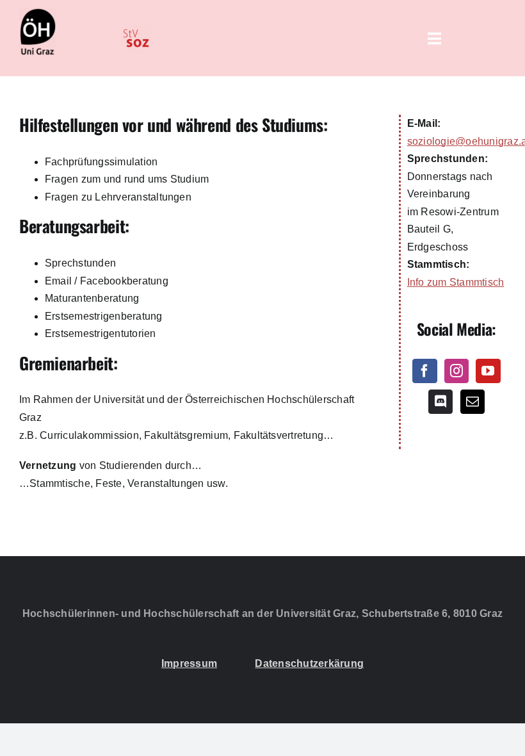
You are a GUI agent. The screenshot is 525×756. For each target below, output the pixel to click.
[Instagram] (456, 371)
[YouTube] (488, 371)
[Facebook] (424, 371)
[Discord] (440, 402)
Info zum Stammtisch (456, 282)
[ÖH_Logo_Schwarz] (37, 12)
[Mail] (472, 402)
